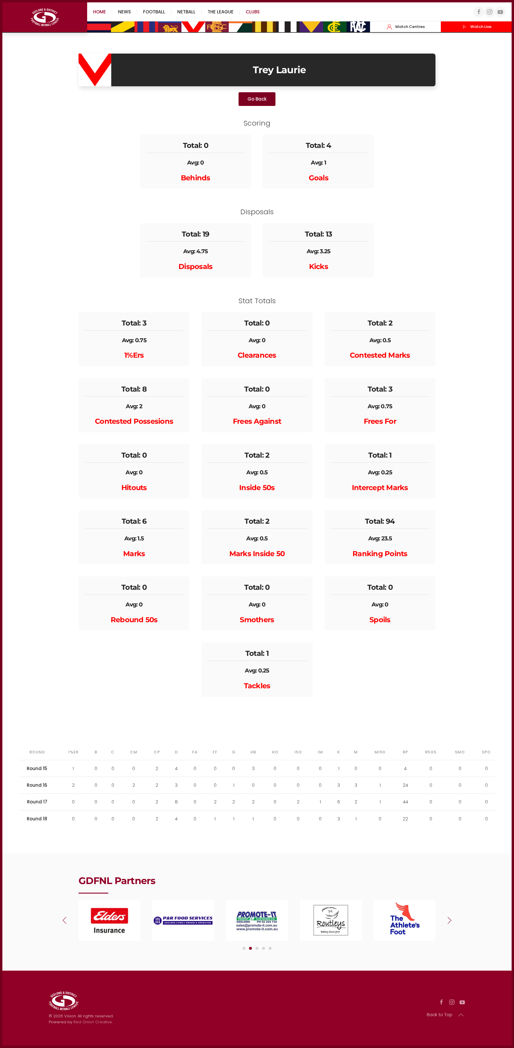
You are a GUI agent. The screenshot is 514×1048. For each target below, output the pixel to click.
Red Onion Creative (92, 1022)
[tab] (243, 948)
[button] (64, 920)
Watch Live (480, 26)
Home (99, 12)
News (124, 12)
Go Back (257, 99)
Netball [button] (186, 12)
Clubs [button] (253, 12)
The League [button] (221, 12)
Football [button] (154, 12)
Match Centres (410, 26)
